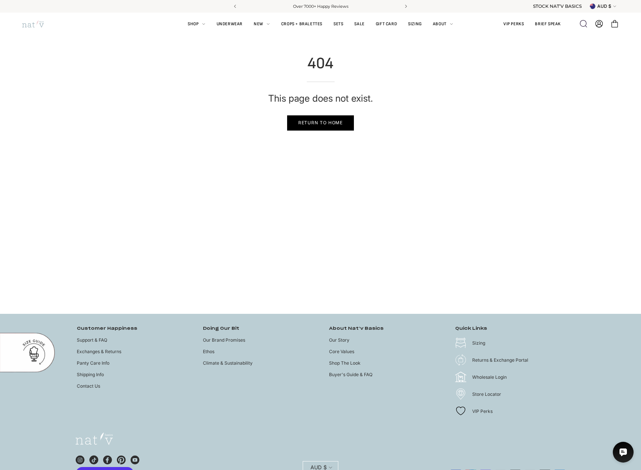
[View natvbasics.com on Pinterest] (121, 458)
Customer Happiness (107, 328)
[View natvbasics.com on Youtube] (135, 458)
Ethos (208, 351)
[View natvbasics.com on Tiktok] (93, 458)
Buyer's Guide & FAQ (350, 374)
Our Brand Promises (224, 340)
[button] (443, 24)
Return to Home (320, 122)
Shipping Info (90, 374)
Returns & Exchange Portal (500, 360)
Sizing (478, 343)
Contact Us (88, 386)
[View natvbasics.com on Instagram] (80, 458)
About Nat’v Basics (356, 328)
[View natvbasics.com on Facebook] (107, 458)
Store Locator (486, 394)
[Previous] (235, 6)
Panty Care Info (93, 363)
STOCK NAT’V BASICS (557, 6)
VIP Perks (482, 411)
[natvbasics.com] (40, 23)
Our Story (339, 340)
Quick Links (471, 328)
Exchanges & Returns (99, 351)
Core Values (341, 351)
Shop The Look (345, 363)
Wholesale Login (489, 377)
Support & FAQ (92, 340)
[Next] (405, 6)
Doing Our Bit (221, 328)
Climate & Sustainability (228, 363)
